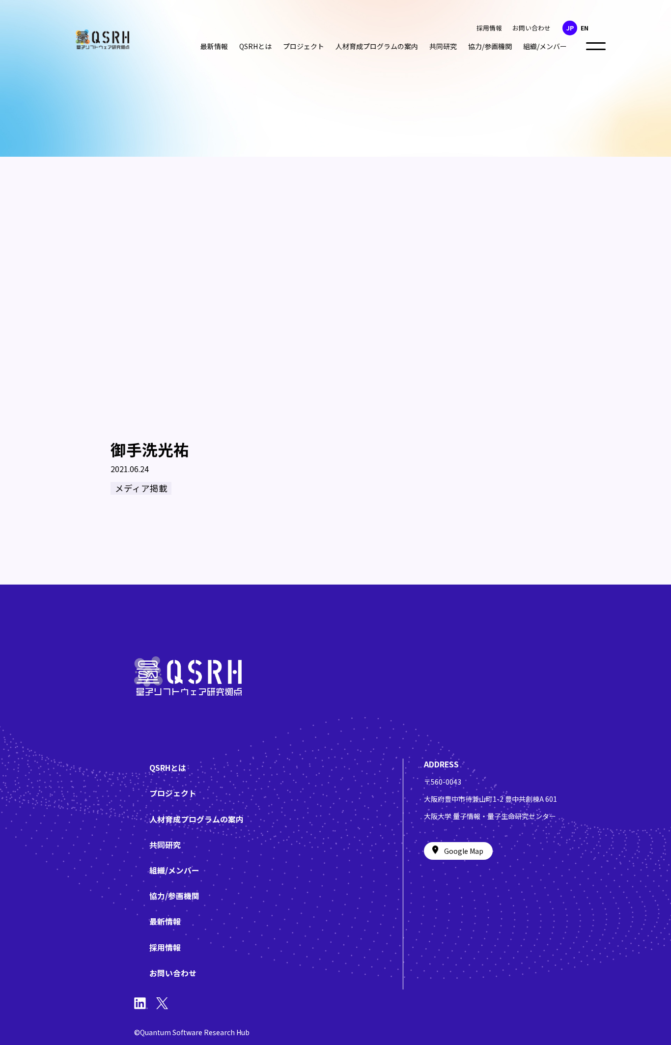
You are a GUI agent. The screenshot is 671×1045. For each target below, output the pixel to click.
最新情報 (214, 46)
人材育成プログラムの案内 (377, 46)
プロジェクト (303, 46)
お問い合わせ (531, 27)
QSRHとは (255, 46)
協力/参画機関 (490, 46)
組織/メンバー (545, 46)
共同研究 (443, 46)
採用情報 (489, 27)
